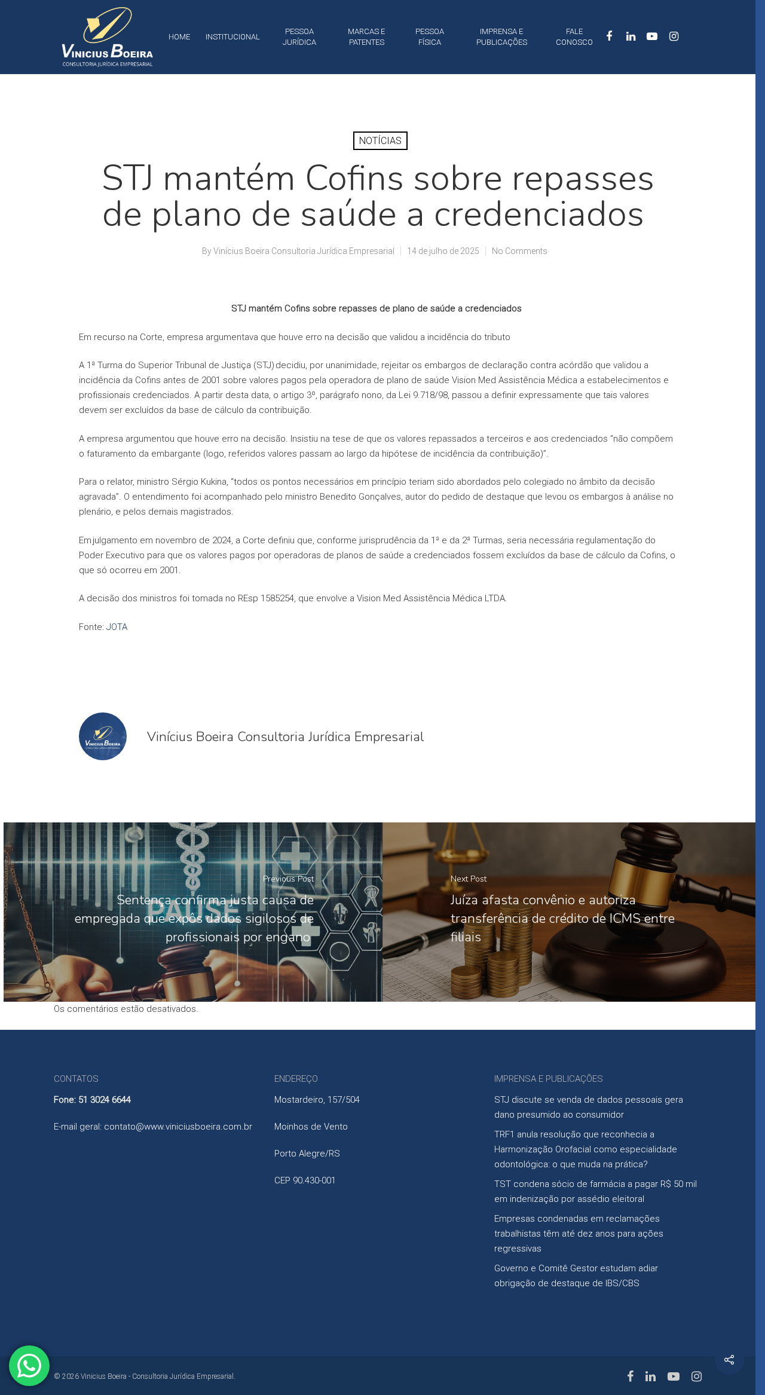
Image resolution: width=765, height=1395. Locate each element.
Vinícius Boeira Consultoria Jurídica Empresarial (303, 251)
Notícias (380, 140)
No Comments (519, 251)
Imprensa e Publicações (501, 37)
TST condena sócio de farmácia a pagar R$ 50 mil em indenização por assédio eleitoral (595, 1191)
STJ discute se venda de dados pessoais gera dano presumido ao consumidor (588, 1107)
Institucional (233, 36)
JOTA (116, 627)
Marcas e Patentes (366, 37)
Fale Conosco (574, 37)
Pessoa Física (429, 37)
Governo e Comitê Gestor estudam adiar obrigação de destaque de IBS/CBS (576, 1276)
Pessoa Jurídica (299, 37)
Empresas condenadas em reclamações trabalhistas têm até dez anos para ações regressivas (578, 1233)
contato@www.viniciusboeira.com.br (178, 1126)
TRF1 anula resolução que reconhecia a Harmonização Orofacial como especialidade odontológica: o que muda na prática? (585, 1149)
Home (179, 36)
